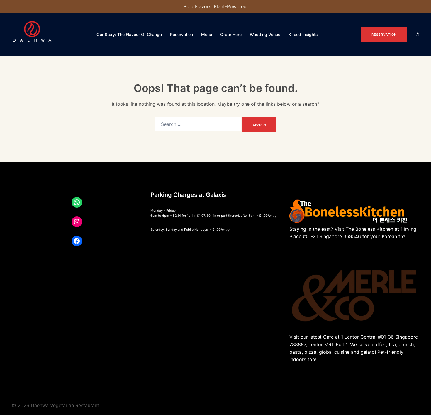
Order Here (231, 34)
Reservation (181, 34)
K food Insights (303, 34)
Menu (206, 34)
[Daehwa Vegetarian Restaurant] (32, 34)
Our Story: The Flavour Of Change (129, 34)
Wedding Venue (265, 34)
